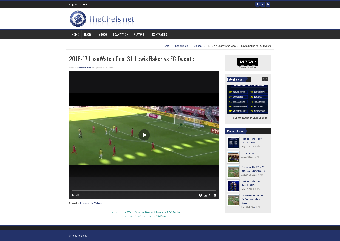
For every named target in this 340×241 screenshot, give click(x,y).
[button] (266, 79)
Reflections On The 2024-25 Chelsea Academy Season (253, 199)
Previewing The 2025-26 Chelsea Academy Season (253, 169)
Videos (103, 34)
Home (75, 34)
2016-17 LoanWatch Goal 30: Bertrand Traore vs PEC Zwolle (144, 212)
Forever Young (247, 153)
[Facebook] (257, 4)
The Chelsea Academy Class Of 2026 (248, 117)
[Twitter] (262, 4)
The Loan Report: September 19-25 (144, 216)
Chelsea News (245, 67)
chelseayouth (85, 67)
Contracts (159, 34)
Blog (87, 34)
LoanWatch (120, 34)
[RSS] (268, 4)
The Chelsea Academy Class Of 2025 (251, 183)
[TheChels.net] (103, 18)
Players (139, 34)
